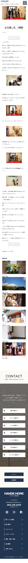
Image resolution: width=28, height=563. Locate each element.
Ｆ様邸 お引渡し (5, 309)
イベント (14, 474)
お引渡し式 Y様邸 (14, 4)
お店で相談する (23, 561)
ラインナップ (9, 529)
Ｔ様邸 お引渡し (5, 341)
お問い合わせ (9, 549)
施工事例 (8, 524)
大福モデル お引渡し (6, 325)
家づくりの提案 (10, 519)
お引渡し (7, 4)
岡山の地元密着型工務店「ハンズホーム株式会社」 (15, 556)
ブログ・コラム (10, 534)
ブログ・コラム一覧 (14, 38)
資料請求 (14, 480)
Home (2, 4)
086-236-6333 (14, 505)
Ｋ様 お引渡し (5, 358)
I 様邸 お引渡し (5, 292)
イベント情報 (14, 561)
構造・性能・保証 (10, 539)
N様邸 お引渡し (5, 276)
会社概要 (8, 544)
